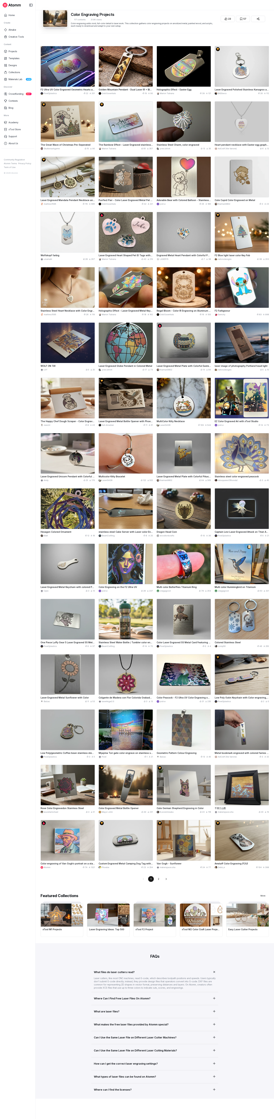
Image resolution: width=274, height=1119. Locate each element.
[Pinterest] (20, 153)
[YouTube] (15, 153)
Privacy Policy (24, 163)
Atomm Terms (10, 163)
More (263, 896)
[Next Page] (166, 879)
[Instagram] (10, 153)
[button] (154, 971)
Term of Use (10, 167)
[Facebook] (5, 153)
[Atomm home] (12, 5)
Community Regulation (14, 159)
